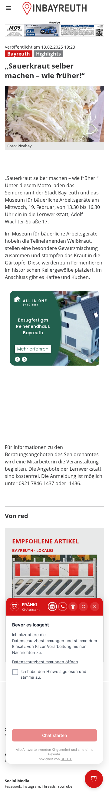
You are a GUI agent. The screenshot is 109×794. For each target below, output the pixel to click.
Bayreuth (18, 53)
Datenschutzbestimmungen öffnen (45, 661)
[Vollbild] (83, 606)
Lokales (44, 550)
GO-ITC (66, 759)
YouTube (65, 786)
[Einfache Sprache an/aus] (73, 606)
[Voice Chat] (62, 606)
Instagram (31, 786)
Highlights (48, 53)
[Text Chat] (52, 606)
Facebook (13, 786)
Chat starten (54, 735)
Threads (49, 786)
